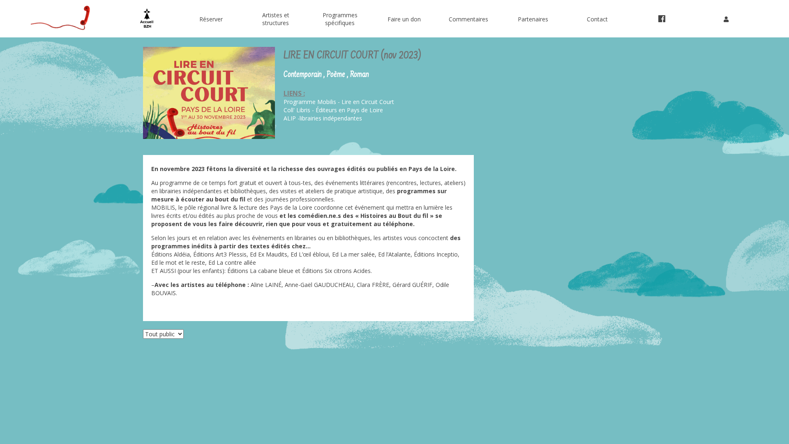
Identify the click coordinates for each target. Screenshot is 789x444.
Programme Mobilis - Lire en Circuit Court (339, 102)
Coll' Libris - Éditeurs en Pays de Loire (333, 110)
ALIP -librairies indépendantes (323, 118)
